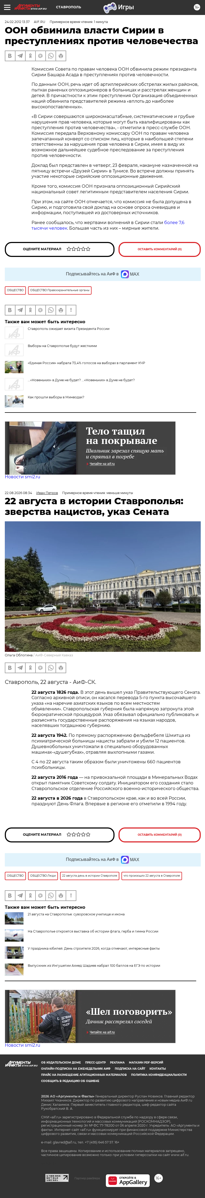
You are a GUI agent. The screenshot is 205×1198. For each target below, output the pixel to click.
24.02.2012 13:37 (17, 22)
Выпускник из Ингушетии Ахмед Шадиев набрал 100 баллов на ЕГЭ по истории (94, 966)
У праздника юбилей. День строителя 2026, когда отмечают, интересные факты (94, 948)
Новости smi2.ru (22, 476)
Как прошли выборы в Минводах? (56, 397)
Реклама (117, 1062)
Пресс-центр (95, 1062)
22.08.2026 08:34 (18, 493)
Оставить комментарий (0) (160, 249)
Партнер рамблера (87, 1178)
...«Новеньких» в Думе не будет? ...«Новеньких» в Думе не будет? (81, 380)
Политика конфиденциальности (159, 1075)
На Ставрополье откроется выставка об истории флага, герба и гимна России (93, 931)
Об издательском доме (61, 1062)
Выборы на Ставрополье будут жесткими (62, 346)
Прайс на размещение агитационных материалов (84, 1075)
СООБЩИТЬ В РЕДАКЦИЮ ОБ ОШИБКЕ (70, 1081)
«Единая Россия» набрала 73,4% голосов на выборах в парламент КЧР (86, 363)
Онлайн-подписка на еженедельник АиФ (76, 1068)
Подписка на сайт (130, 1068)
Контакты (157, 1068)
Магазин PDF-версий (146, 1062)
